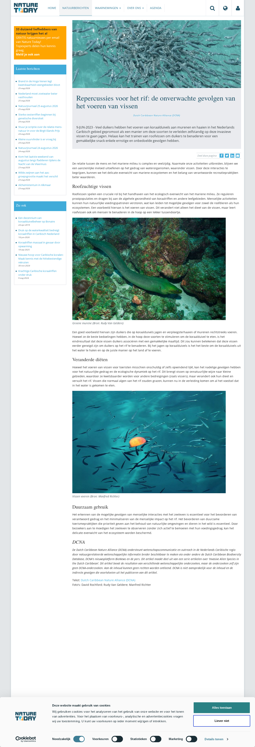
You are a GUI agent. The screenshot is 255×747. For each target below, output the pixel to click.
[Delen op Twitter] (227, 156)
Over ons (134, 8)
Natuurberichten (75, 8)
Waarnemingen (107, 8)
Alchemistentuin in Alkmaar (34, 185)
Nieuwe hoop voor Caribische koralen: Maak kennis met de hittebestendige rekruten (40, 258)
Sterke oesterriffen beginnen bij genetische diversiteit (37, 116)
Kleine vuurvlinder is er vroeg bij (37, 139)
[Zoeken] (212, 8)
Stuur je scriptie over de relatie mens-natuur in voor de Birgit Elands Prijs (40, 128)
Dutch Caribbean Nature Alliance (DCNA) (156, 115)
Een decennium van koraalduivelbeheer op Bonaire (36, 219)
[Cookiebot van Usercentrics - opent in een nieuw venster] (25, 739)
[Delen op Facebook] (222, 156)
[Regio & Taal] (225, 8)
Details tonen (214, 739)
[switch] (117, 739)
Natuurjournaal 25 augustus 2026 (38, 106)
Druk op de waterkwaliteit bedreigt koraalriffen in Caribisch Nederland (38, 232)
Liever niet (222, 720)
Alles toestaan (222, 707)
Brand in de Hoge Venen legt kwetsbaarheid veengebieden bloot (39, 83)
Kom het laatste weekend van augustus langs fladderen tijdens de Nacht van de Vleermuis (39, 160)
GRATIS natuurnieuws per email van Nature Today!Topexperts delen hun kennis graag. (37, 46)
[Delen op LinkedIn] (232, 156)
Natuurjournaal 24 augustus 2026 (38, 148)
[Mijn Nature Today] (238, 8)
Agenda (155, 8)
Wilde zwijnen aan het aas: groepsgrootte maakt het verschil (38, 174)
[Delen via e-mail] (238, 156)
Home (52, 8)
